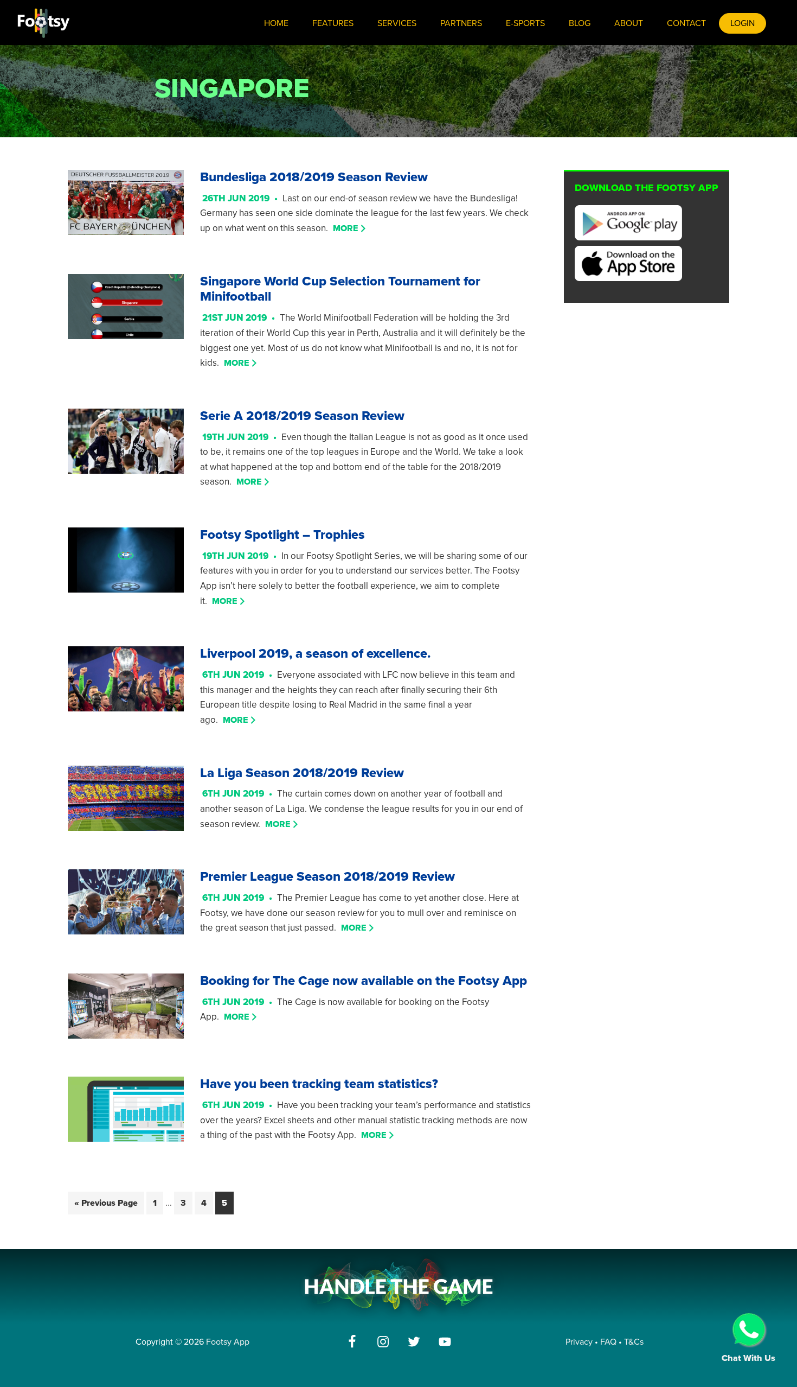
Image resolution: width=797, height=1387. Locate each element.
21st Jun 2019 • (241, 317)
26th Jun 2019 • (242, 198)
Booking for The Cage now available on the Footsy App (363, 981)
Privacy (579, 1342)
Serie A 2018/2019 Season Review (302, 416)
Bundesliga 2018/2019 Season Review (314, 177)
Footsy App (227, 1342)
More (345, 228)
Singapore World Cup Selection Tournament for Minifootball (340, 289)
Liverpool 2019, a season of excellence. (315, 653)
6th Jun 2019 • (239, 674)
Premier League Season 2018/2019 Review (327, 877)
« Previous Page (106, 1203)
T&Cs (634, 1342)
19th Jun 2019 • (241, 437)
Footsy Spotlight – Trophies (282, 535)
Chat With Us (748, 1358)
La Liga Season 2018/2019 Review (302, 773)
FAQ (609, 1342)
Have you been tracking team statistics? (319, 1084)
